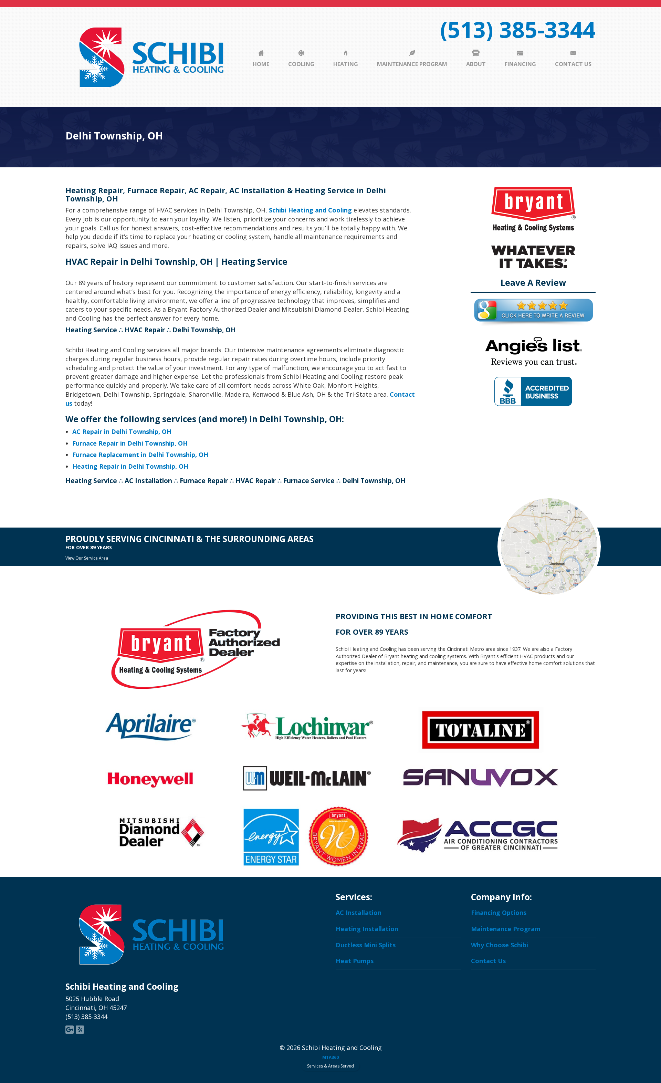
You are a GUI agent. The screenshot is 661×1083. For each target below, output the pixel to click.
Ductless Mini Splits (366, 945)
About (476, 64)
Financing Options (498, 912)
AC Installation (358, 912)
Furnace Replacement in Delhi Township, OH (140, 454)
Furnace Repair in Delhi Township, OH (130, 443)
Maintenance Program (412, 64)
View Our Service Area (86, 558)
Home (261, 64)
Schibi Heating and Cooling (310, 210)
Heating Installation (367, 929)
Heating (345, 64)
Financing (520, 64)
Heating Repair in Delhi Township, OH (130, 466)
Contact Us (573, 64)
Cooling (301, 64)
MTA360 (330, 1057)
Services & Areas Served (330, 1066)
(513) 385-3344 (518, 29)
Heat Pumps (355, 961)
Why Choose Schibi (499, 945)
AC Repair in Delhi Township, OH (121, 431)
